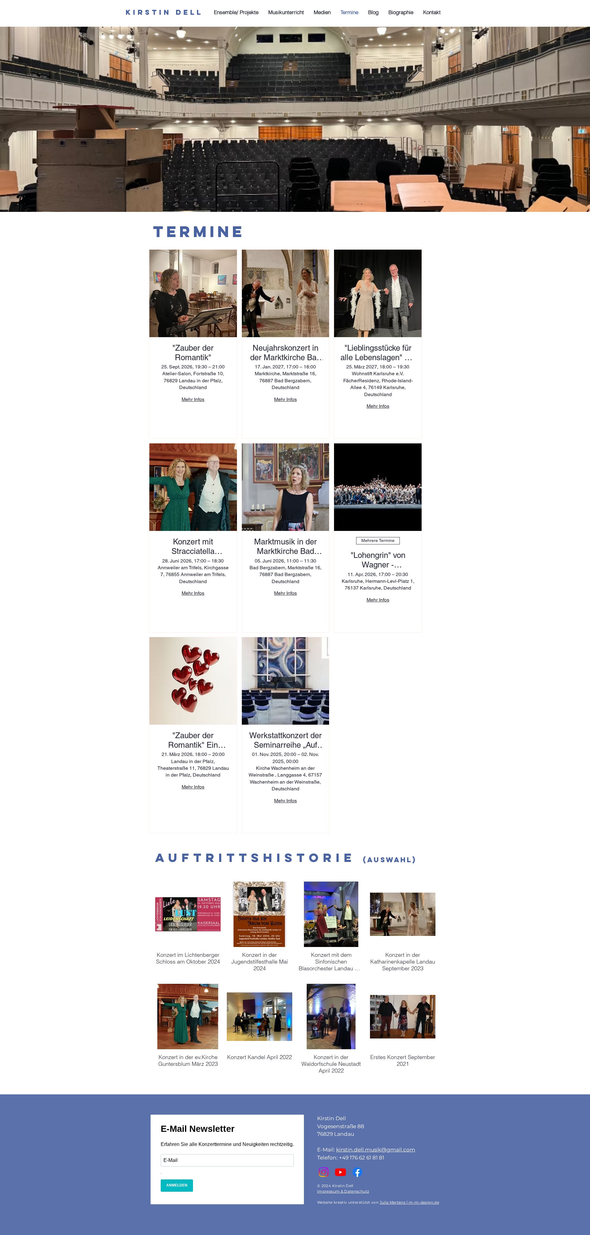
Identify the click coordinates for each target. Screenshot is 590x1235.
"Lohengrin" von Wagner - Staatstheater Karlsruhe (378, 560)
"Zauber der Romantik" (193, 352)
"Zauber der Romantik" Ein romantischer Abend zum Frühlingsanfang (193, 740)
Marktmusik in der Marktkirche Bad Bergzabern (285, 546)
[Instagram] (323, 1172)
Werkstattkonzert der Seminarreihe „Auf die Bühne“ (285, 740)
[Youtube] (340, 1172)
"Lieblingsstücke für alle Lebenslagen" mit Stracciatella (377, 352)
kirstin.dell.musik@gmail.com (375, 1150)
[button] (236, 12)
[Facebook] (357, 1172)
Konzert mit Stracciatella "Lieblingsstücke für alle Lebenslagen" (192, 546)
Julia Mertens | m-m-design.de (409, 1202)
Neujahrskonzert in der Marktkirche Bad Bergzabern (285, 352)
